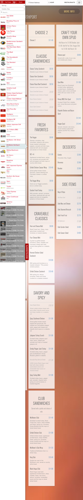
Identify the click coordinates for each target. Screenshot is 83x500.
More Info (69, 11)
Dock (20, 2)
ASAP (52, 2)
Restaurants (69, 2)
